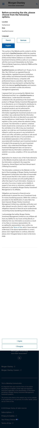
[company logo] (16, 4)
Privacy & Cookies (8, 416)
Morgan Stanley (7, 367)
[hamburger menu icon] (3, 4)
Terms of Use (18, 227)
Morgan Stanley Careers (10, 370)
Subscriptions (6, 412)
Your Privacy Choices (8, 419)
